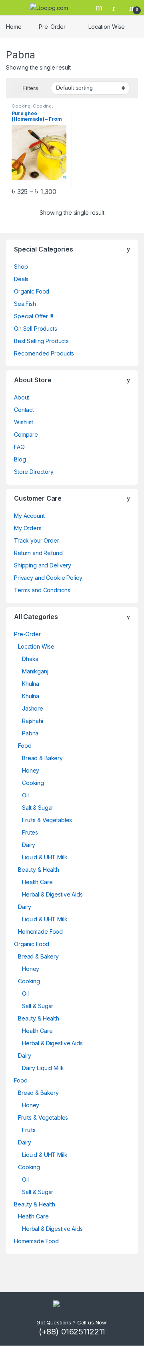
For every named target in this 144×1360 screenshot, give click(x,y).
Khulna (30, 683)
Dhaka (30, 658)
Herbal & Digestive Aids (52, 894)
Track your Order (36, 540)
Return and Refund (38, 552)
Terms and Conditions (42, 590)
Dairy (28, 844)
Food (24, 745)
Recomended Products (44, 353)
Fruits (29, 1129)
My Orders (28, 528)
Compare (26, 434)
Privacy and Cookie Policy (48, 577)
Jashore (32, 708)
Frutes (30, 832)
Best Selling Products (41, 341)
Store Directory (34, 471)
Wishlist (23, 422)
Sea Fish (25, 303)
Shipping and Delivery (42, 565)
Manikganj (35, 671)
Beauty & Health (38, 869)
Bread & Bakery (42, 758)
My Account (29, 515)
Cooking (21, 106)
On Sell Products (35, 328)
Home (13, 26)
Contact (24, 409)
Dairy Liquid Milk (43, 1067)
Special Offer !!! (33, 316)
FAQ (19, 446)
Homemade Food (40, 931)
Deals (21, 279)
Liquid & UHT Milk (45, 857)
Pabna (30, 733)
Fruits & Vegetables (47, 820)
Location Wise (106, 26)
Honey (30, 770)
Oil (25, 795)
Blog (20, 459)
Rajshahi (32, 720)
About (21, 397)
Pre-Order (52, 26)
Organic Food (31, 291)
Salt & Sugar (37, 807)
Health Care (37, 882)
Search (100, 7)
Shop (21, 266)
